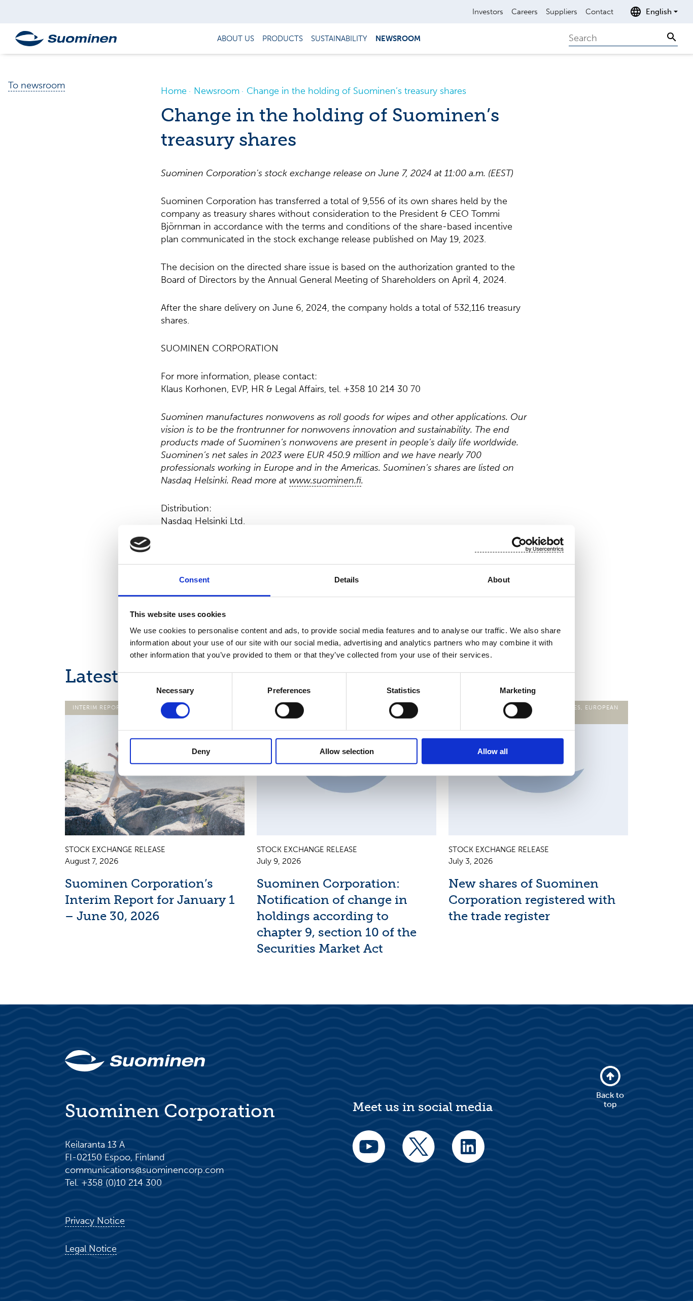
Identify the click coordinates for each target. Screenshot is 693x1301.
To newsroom (36, 85)
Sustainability (339, 38)
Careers (524, 11)
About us (235, 38)
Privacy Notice (95, 1220)
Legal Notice (91, 1248)
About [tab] (499, 579)
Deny (201, 750)
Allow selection (347, 750)
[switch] (289, 710)
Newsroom (398, 38)
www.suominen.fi (325, 480)
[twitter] (418, 1153)
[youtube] (369, 1153)
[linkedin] (468, 1153)
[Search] (672, 37)
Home (174, 90)
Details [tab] (346, 579)
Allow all (492, 750)
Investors (487, 11)
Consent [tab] (194, 579)
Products (282, 38)
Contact (599, 11)
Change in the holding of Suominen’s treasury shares (356, 90)
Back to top (610, 1099)
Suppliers (561, 11)
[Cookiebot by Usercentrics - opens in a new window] (519, 544)
